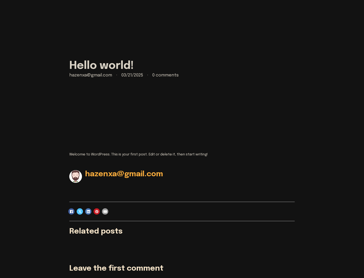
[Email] (105, 211)
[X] (80, 211)
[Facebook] (71, 211)
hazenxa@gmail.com (124, 174)
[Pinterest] (97, 211)
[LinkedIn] (88, 211)
